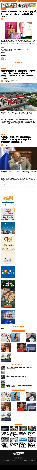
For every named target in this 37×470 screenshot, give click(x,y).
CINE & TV (25, 460)
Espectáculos (15, 460)
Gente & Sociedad (31, 460)
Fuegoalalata (7, 19)
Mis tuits (2, 328)
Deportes (19, 461)
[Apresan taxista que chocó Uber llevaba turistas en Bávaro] (6, 357)
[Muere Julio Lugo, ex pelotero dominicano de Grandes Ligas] (21, 347)
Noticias (3, 460)
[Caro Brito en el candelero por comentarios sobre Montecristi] (15, 337)
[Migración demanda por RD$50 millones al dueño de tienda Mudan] (31, 347)
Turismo (20, 460)
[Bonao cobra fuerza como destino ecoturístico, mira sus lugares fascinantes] (6, 337)
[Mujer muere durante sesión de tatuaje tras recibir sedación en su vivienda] (31, 337)
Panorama (8, 460)
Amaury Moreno (21, 467)
